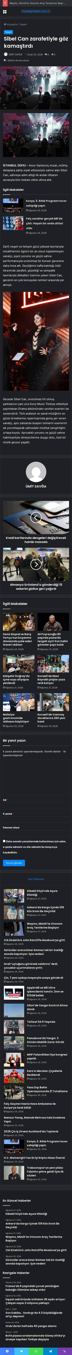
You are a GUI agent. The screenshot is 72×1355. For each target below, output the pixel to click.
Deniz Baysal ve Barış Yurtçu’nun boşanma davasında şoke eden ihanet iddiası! (17, 639)
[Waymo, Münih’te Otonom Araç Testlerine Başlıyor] (14, 929)
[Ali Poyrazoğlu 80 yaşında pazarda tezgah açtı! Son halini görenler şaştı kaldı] (53, 622)
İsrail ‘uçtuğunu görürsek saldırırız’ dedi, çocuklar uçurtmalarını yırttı (31, 966)
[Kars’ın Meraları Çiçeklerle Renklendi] (14, 1076)
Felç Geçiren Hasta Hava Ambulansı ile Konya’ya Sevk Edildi (30, 1106)
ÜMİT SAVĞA (15, 54)
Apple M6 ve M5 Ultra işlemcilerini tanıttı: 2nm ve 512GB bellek (45, 991)
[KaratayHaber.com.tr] (36, 11)
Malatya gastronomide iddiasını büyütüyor (16, 718)
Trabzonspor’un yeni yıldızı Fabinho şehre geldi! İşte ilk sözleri (45, 1171)
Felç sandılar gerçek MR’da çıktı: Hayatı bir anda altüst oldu (44, 223)
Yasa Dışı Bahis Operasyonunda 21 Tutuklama (47, 1089)
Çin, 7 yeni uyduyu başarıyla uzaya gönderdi (33, 978)
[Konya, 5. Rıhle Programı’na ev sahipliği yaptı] (13, 205)
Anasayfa (11, 24)
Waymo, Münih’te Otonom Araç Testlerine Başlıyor (38, 3)
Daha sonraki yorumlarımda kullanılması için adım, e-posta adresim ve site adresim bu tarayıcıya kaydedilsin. (34, 847)
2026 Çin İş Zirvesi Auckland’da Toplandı (31, 1131)
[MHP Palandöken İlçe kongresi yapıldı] (14, 1060)
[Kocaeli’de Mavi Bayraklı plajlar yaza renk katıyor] (53, 664)
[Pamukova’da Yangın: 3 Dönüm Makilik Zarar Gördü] (14, 1043)
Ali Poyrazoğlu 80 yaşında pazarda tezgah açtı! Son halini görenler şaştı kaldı (52, 639)
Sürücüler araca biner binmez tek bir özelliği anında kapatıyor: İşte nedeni (33, 952)
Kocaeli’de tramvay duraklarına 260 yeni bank (51, 718)
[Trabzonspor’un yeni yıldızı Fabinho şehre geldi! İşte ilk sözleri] (14, 1173)
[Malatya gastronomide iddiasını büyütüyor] (19, 702)
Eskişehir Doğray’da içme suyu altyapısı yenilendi (16, 679)
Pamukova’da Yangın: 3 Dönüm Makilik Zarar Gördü (45, 1040)
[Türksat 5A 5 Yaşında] (14, 1027)
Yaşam (23, 24)
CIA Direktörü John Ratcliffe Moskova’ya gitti (34, 940)
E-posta (8, 813)
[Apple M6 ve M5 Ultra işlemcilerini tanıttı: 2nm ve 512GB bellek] (14, 993)
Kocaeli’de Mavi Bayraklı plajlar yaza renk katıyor (51, 679)
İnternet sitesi (11, 827)
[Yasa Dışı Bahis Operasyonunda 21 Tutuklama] (14, 1092)
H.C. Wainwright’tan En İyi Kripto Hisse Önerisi (34, 1158)
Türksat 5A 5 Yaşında (41, 1022)
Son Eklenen (36, 879)
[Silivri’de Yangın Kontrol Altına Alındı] (14, 1010)
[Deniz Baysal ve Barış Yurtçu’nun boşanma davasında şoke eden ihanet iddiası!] (19, 622)
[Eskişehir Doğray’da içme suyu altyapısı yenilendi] (19, 664)
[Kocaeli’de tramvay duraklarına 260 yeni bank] (53, 702)
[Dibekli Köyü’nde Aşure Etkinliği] (14, 896)
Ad (5, 799)
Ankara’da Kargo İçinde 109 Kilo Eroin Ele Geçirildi (45, 909)
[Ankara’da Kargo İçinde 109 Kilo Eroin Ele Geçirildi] (14, 912)
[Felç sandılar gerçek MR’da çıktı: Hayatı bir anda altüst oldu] (13, 223)
